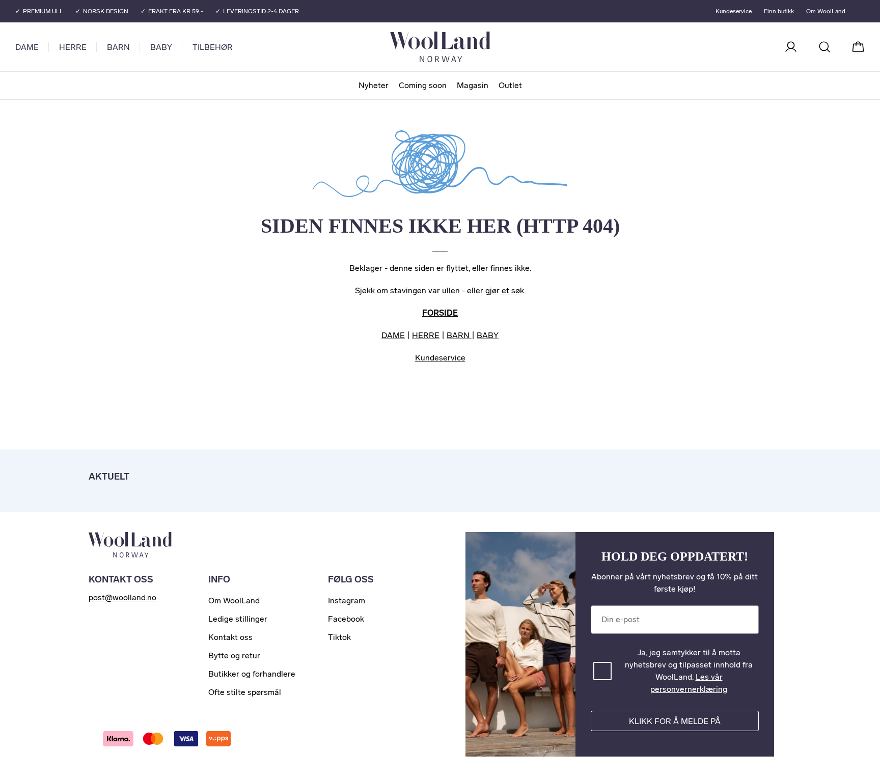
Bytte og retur (234, 655)
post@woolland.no (122, 597)
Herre (73, 47)
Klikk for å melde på (675, 721)
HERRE (425, 335)
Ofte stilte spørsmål (244, 692)
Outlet (510, 85)
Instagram (346, 600)
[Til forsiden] (480, 47)
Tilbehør (213, 47)
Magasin (472, 85)
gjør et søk (504, 290)
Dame (27, 47)
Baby (161, 47)
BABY (488, 335)
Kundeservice (734, 11)
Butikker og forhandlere (251, 674)
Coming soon (423, 85)
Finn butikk (779, 11)
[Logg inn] (791, 47)
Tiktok (339, 637)
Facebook (346, 619)
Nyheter (374, 85)
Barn (118, 47)
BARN (459, 335)
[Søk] (824, 47)
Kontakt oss (230, 637)
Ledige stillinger (237, 619)
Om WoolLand (825, 11)
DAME (393, 335)
